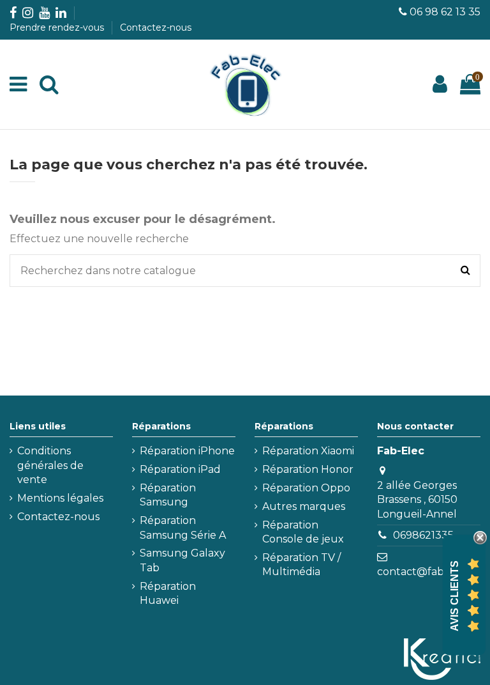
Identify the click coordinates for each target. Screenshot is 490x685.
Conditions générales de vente (50, 465)
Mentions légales (60, 498)
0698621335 (423, 535)
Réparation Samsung (168, 495)
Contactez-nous (155, 27)
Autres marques (303, 506)
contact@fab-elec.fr (428, 572)
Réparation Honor (307, 469)
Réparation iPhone (187, 451)
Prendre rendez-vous (58, 27)
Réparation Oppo (306, 488)
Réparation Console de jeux (303, 532)
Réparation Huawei (168, 593)
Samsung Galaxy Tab (182, 560)
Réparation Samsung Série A (183, 527)
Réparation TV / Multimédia (301, 564)
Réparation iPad (180, 469)
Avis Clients (454, 595)
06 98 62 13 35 (445, 12)
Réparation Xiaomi (308, 451)
